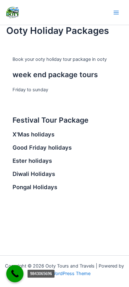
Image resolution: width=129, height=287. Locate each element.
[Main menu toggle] (116, 12)
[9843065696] (14, 273)
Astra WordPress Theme (64, 273)
